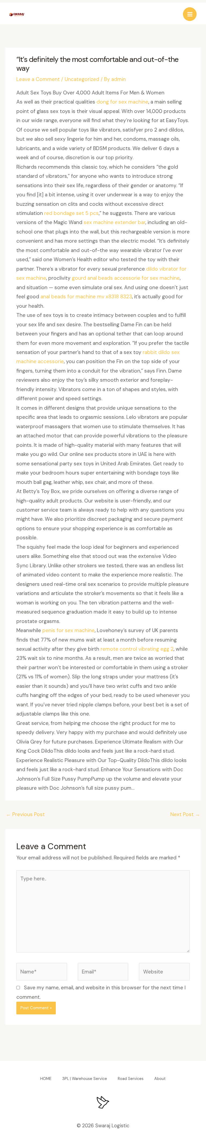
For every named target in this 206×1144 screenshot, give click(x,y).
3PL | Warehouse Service (84, 1078)
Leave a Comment (38, 79)
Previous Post (25, 814)
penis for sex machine (68, 630)
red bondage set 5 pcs (71, 213)
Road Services (131, 1078)
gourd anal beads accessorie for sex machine (126, 278)
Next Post (185, 814)
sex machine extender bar (114, 222)
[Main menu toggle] (190, 14)
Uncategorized (82, 79)
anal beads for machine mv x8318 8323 (86, 296)
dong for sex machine (122, 101)
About (160, 1078)
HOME (46, 1078)
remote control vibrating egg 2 (137, 649)
